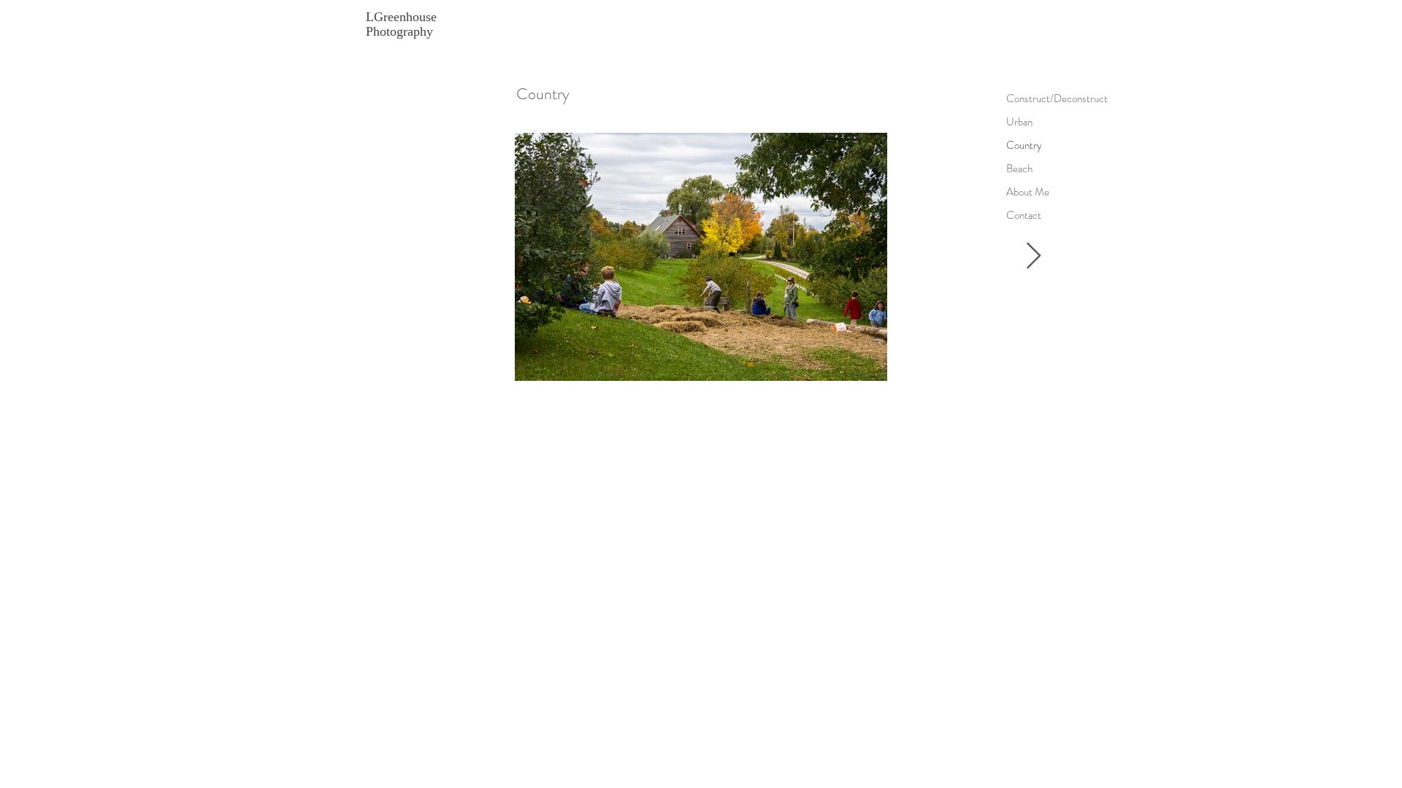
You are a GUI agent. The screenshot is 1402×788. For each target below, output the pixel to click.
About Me (1027, 192)
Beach (1019, 169)
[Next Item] (1033, 256)
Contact (1023, 215)
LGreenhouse (401, 16)
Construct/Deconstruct (1031, 98)
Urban (1019, 122)
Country (1024, 145)
